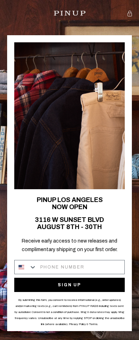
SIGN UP (69, 284)
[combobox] (26, 267)
